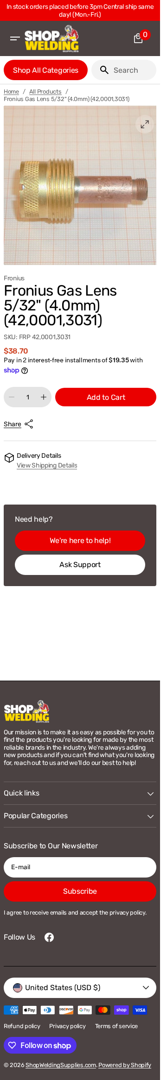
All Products (45, 91)
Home (11, 91)
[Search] (100, 70)
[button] (14, 38)
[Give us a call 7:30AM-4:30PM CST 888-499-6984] (82, 10)
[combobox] (133, 70)
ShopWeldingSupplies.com (61, 1064)
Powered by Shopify (124, 1064)
